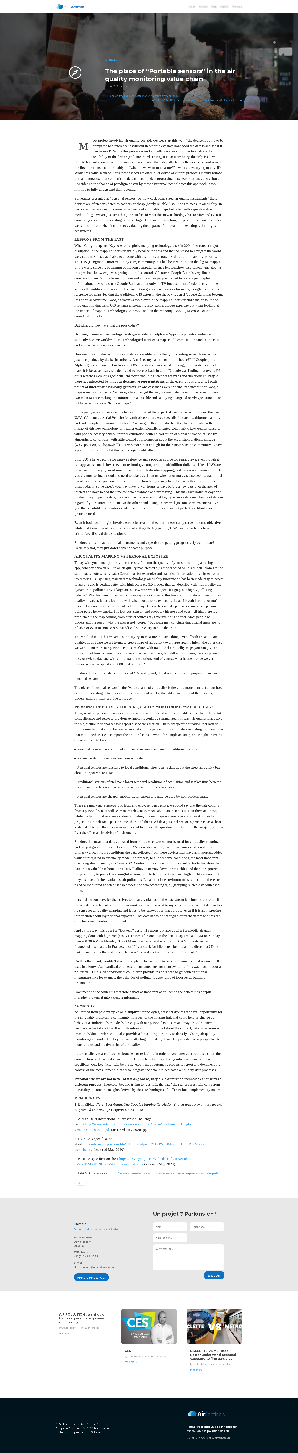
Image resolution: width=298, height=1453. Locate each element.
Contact (203, 6)
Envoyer (214, 1275)
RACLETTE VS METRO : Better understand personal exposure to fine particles (213, 1355)
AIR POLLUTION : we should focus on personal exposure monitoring (82, 1318)
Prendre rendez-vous (91, 1277)
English (224, 6)
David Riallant (69, 1328)
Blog (213, 6)
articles (111, 59)
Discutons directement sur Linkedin (96, 1229)
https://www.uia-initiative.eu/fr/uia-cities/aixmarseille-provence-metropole (164, 1173)
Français (237, 6)
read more (65, 1333)
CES (128, 1351)
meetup (161, 1356)
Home (191, 6)
